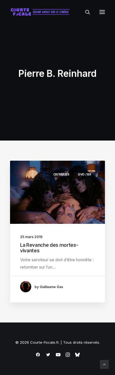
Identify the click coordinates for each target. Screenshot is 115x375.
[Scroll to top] (104, 364)
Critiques (61, 174)
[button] (102, 12)
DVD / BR (84, 174)
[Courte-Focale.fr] (41, 12)
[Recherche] (85, 12)
